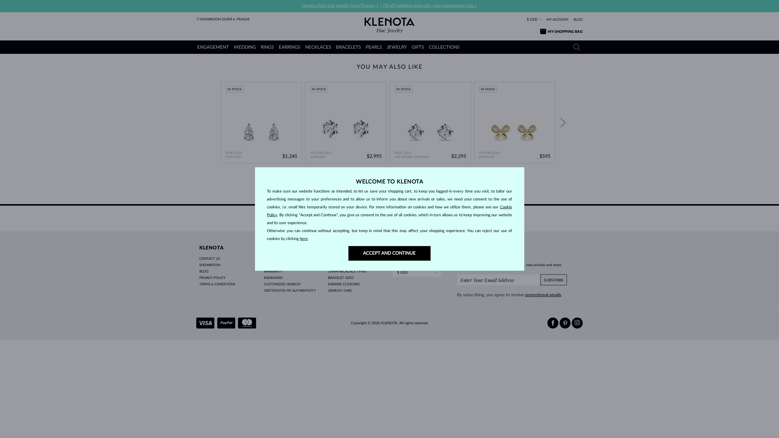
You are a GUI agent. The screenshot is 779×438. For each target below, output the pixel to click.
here (304, 239)
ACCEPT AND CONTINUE (389, 253)
